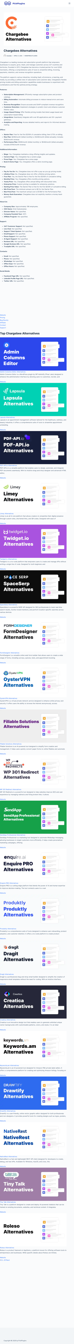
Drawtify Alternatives (7, 1111)
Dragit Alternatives (8, 974)
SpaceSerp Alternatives (9, 605)
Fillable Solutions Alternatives (12, 744)
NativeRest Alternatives (8, 1156)
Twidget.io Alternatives (9, 559)
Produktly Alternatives (9, 929)
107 (5, 1260)
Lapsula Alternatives (7, 417)
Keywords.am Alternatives (9, 1065)
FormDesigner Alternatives (11, 653)
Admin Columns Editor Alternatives (13, 372)
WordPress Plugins (30, 55)
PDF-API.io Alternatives (9, 465)
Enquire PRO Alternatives (10, 883)
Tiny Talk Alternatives (8, 1202)
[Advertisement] (33, 298)
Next (8, 1260)
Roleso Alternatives (7, 1248)
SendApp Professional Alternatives (14, 835)
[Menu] (69, 3)
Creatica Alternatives (7, 1020)
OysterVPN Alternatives (10, 698)
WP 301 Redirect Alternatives (12, 789)
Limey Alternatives (8, 513)
